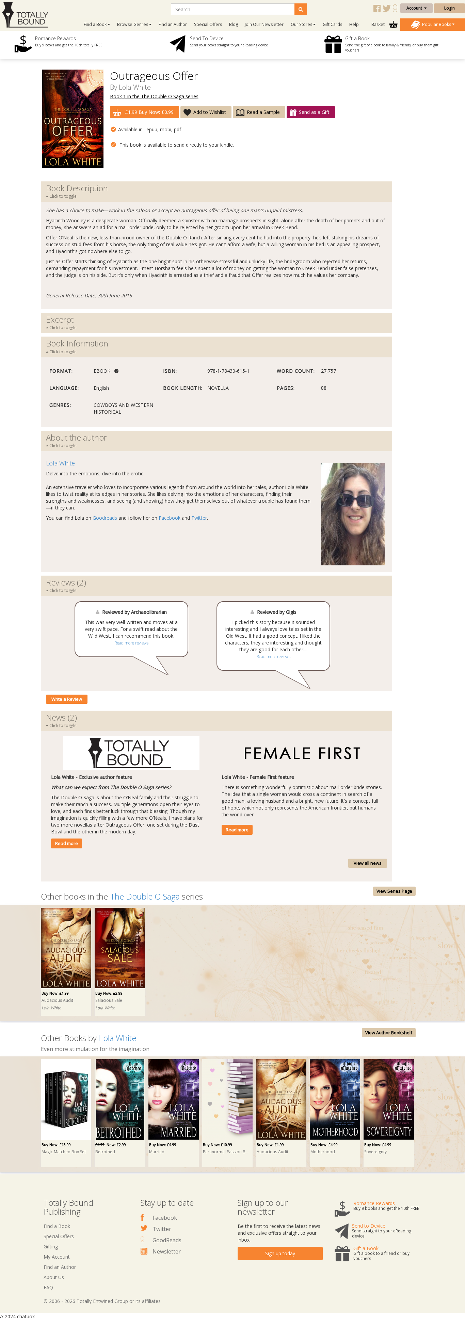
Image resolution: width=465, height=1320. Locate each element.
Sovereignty (375, 1152)
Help (354, 24)
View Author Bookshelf (388, 1032)
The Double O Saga (145, 896)
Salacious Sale (108, 1000)
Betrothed (105, 1152)
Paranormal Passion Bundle (226, 1152)
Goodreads (105, 518)
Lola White (135, 87)
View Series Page (394, 891)
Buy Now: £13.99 (56, 1144)
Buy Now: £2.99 (109, 993)
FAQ (48, 1287)
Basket (378, 24)
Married (156, 1152)
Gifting (51, 1246)
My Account (57, 1257)
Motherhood (322, 1152)
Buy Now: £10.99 (217, 1144)
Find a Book (57, 1226)
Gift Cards (332, 24)
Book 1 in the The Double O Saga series (154, 96)
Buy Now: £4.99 (162, 1144)
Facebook (169, 518)
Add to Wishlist (209, 112)
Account (415, 8)
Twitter (199, 518)
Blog (233, 24)
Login (449, 8)
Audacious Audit (57, 1000)
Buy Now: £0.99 (149, 112)
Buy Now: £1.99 (55, 993)
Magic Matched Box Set (64, 1152)
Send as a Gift (314, 112)
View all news (368, 863)
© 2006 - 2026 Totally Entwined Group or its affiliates (102, 1301)
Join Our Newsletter (264, 24)
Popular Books (436, 24)
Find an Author (173, 24)
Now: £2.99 (110, 1144)
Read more (66, 843)
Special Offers (208, 24)
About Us (54, 1277)
